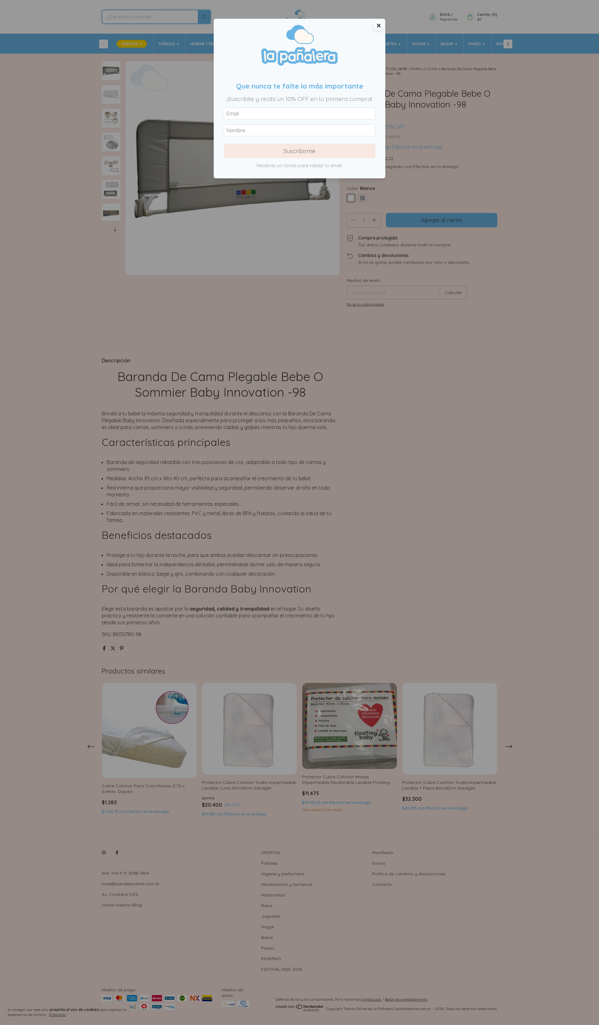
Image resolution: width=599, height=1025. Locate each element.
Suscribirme (299, 151)
